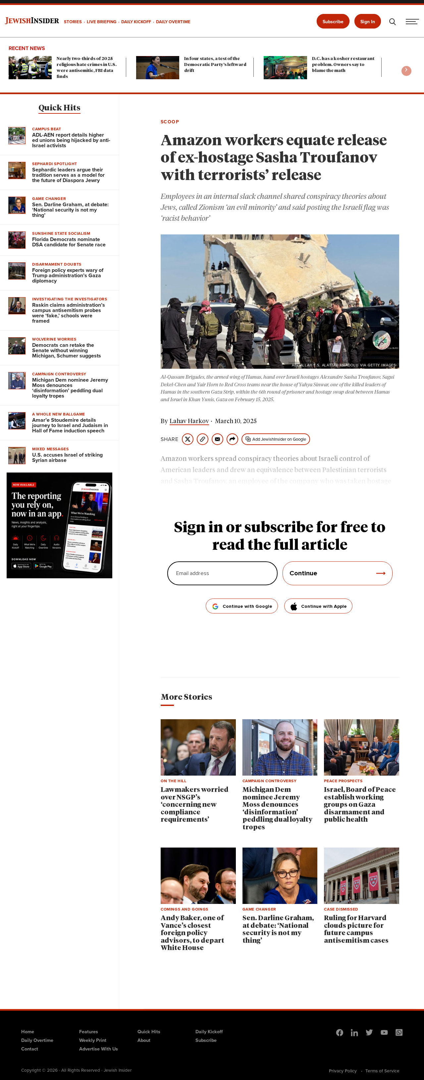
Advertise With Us (98, 1048)
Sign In (367, 21)
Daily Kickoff (209, 1031)
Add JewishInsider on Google (279, 439)
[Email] (217, 439)
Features (88, 1031)
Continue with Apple (324, 606)
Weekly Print (92, 1040)
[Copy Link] (202, 439)
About (143, 1040)
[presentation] (406, 71)
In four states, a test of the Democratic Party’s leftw (215, 65)
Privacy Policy (343, 1070)
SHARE (170, 439)
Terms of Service (382, 1070)
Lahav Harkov (189, 421)
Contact (29, 1048)
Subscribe (333, 21)
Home (27, 1031)
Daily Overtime (37, 1040)
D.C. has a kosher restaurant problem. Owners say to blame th (343, 65)
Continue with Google (247, 606)
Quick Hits (59, 108)
